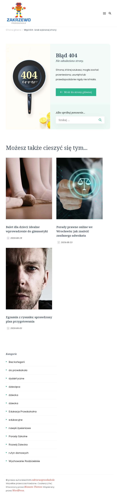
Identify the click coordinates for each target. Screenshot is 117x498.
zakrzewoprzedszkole (43, 479)
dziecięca (14, 386)
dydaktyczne (16, 378)
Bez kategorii (17, 362)
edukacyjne (16, 420)
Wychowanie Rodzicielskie (24, 461)
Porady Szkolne (18, 436)
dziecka (13, 395)
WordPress (18, 490)
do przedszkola (18, 370)
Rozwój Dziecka (18, 444)
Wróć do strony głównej (77, 92)
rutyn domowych (19, 453)
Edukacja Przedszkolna (23, 411)
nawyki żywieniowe (20, 428)
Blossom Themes (33, 486)
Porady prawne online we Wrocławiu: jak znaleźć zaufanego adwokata (74, 231)
